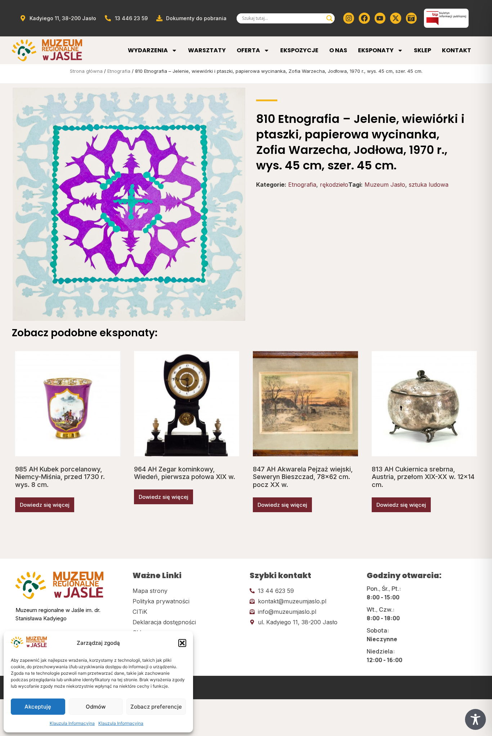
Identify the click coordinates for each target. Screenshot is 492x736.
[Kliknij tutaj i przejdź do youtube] (380, 18)
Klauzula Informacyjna (72, 723)
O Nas (338, 50)
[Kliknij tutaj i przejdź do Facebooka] (364, 18)
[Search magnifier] (330, 18)
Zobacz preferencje (156, 706)
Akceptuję (37, 706)
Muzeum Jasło (384, 184)
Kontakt (456, 50)
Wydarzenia (148, 50)
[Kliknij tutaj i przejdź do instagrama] (348, 18)
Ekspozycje (299, 50)
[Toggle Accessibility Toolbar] (475, 719)
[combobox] (282, 18)
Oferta (248, 50)
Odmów (96, 706)
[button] (182, 643)
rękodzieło (334, 184)
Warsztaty (207, 50)
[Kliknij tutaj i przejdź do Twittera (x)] (395, 18)
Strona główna (86, 71)
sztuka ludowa (428, 184)
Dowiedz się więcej (45, 504)
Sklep (422, 50)
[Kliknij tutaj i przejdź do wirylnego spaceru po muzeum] (411, 18)
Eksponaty (376, 50)
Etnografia (118, 71)
